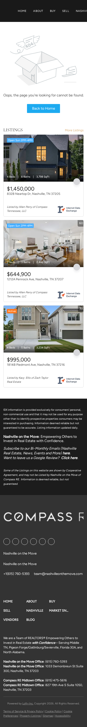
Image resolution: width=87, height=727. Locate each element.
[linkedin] (15, 541)
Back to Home (43, 108)
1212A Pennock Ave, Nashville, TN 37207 (35, 279)
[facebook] (6, 541)
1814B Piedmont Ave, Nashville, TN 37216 (36, 365)
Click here (69, 458)
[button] (14, 601)
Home (22, 11)
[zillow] (33, 541)
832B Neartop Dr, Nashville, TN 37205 (33, 194)
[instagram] (42, 541)
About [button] (38, 11)
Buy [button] (53, 11)
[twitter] (24, 541)
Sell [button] (65, 11)
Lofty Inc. (27, 703)
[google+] (51, 541)
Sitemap (48, 715)
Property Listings (30, 715)
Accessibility (62, 715)
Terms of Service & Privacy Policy (23, 711)
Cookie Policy (53, 711)
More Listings (74, 130)
